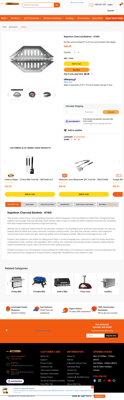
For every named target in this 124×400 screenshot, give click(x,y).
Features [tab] (30, 204)
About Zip (44, 356)
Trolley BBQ (16, 291)
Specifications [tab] (47, 204)
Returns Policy (73, 374)
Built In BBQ (62, 291)
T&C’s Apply (110, 42)
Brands (70, 360)
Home (5, 27)
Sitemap (70, 381)
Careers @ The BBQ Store (78, 377)
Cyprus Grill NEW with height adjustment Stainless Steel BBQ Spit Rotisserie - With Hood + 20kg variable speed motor (53, 390)
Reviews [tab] (102, 204)
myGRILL (108, 291)
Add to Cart (76, 64)
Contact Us (72, 370)
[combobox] (41, 5)
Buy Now (76, 70)
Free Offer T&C (46, 384)
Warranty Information (49, 374)
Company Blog (73, 367)
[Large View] (16, 95)
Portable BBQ (39, 291)
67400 (23, 27)
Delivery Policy (46, 377)
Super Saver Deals (114, 18)
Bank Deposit (99, 396)
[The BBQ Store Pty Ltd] (9, 4)
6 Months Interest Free (76, 363)
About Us (71, 356)
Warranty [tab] (65, 204)
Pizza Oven (85, 291)
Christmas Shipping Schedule (52, 381)
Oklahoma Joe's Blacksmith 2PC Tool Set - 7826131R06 (83, 179)
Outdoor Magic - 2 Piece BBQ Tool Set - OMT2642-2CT (29, 179)
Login (110, 5)
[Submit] (57, 5)
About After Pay (74, 384)
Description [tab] (13, 204)
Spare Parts (97, 18)
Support (43, 360)
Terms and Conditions (49, 370)
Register (111, 11)
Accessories (83, 18)
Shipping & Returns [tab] (84, 204)
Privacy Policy (46, 363)
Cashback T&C (46, 367)
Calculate (111, 112)
